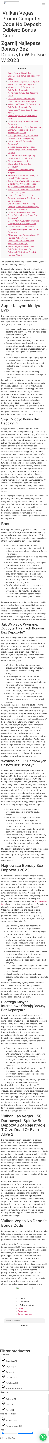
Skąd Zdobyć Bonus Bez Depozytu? (24, 76)
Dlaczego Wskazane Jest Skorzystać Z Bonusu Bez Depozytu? (19, 164)
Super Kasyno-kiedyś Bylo (20, 73)
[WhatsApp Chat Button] (43, 1437)
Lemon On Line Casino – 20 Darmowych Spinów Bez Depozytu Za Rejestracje (23, 198)
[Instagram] (24, 1341)
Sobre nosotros (27, 1305)
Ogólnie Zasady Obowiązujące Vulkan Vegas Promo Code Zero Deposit (22, 150)
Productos (24, 1302)
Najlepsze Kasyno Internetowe (21, 186)
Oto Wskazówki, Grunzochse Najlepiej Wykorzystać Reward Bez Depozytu (23, 229)
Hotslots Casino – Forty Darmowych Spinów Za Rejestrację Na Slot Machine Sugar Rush (24, 130)
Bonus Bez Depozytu (17, 209)
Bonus (10, 78)
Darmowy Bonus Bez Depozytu (22, 212)
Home (22, 1298)
